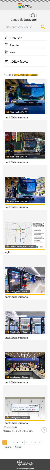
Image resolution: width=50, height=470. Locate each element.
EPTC (16, 75)
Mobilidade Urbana (28, 75)
